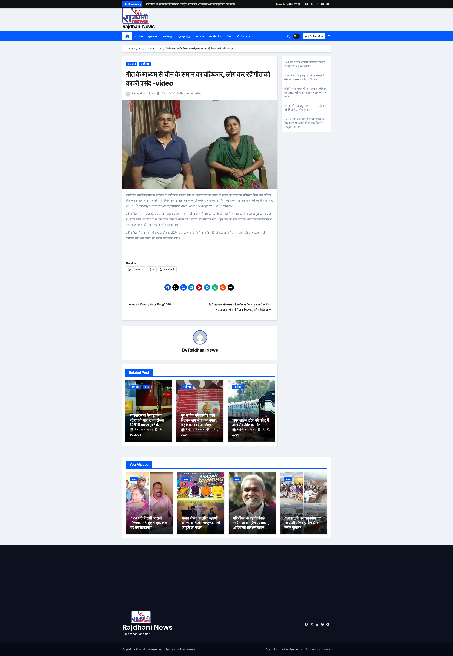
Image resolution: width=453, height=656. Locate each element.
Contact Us (312, 649)
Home (138, 36)
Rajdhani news (144, 429)
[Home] (127, 36)
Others (242, 36)
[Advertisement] (156, 576)
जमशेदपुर (168, 36)
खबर (146, 386)
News (327, 649)
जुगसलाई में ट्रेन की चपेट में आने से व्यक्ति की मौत (250, 422)
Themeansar (188, 649)
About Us (272, 649)
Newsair (170, 649)
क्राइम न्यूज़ (184, 36)
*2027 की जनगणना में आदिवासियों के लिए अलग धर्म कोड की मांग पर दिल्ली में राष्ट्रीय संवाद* (304, 123)
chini (190, 93)
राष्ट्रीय (200, 36)
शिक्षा (229, 36)
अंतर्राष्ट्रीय (215, 36)
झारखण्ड (153, 36)
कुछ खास (132, 63)
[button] (329, 36)
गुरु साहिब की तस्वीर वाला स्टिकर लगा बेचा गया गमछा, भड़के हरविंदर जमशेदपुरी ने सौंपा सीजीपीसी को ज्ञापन (199, 422)
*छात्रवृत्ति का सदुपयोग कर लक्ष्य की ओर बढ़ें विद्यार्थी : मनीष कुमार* (305, 108)
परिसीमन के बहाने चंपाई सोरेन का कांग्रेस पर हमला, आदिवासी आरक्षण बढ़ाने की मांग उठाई (305, 92)
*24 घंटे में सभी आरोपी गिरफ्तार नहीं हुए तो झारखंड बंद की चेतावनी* (304, 64)
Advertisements (291, 649)
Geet (199, 93)
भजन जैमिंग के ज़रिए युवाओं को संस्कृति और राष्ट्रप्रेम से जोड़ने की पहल (304, 77)
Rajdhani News (138, 26)
